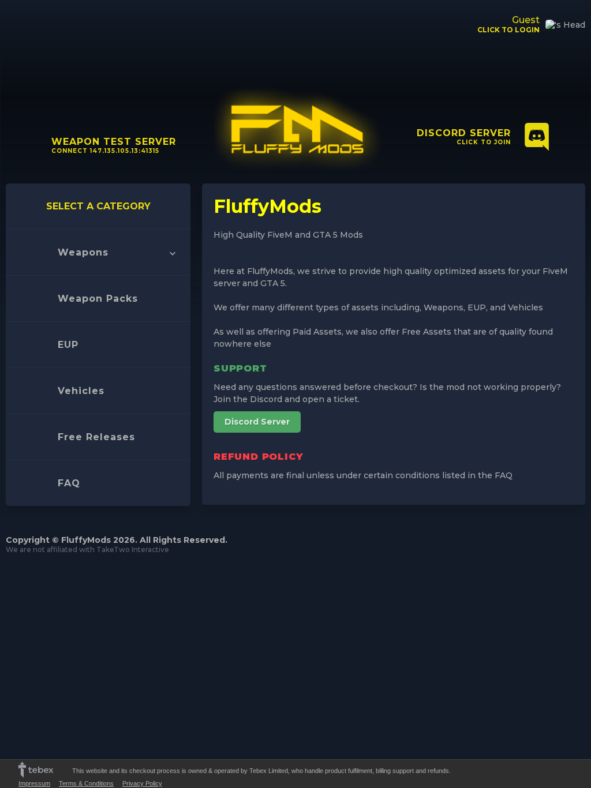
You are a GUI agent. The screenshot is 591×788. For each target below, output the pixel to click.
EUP (68, 344)
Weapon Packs (98, 298)
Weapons (83, 252)
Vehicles (81, 390)
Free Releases (96, 436)
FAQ (69, 483)
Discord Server (257, 421)
